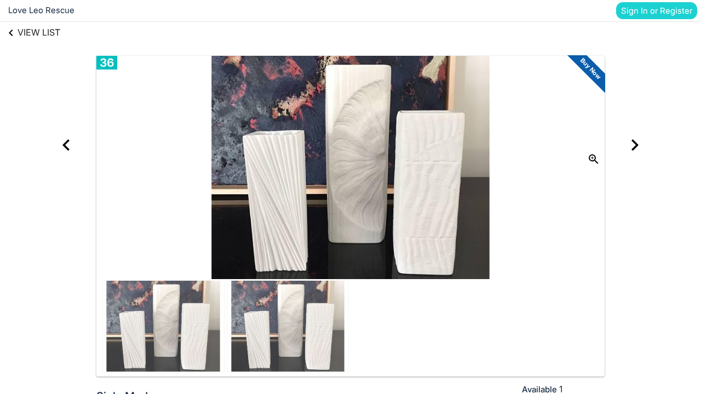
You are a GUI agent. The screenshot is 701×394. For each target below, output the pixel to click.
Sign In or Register (656, 10)
